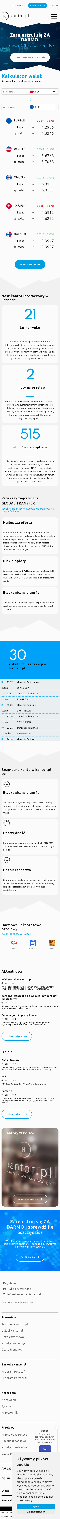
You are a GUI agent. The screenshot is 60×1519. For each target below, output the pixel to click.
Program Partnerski (15, 1377)
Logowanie (17, 6)
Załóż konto (28, 1257)
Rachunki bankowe (14, 1440)
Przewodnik (10, 1412)
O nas (5, 1490)
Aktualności (10, 1468)
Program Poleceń (13, 1371)
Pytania (7, 1406)
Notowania (9, 1399)
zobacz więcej (14, 1036)
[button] (54, 16)
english (54, 6)
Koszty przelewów (14, 1447)
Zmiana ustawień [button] (36, 1511)
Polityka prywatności (17, 1288)
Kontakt (7, 1500)
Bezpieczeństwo (13, 1336)
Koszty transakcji (13, 1343)
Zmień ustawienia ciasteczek (22, 1294)
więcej (48, 1069)
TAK (45, 1449)
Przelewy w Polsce (14, 1434)
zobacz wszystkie (28, 1199)
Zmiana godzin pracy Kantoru (20, 1015)
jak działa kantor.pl (15, 1324)
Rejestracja (37, 5)
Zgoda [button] (36, 1506)
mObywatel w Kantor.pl (17, 979)
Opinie (6, 1478)
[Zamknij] (57, 1427)
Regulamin (10, 1283)
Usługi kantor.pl (12, 1330)
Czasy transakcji (12, 1349)
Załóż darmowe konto (27, 56)
